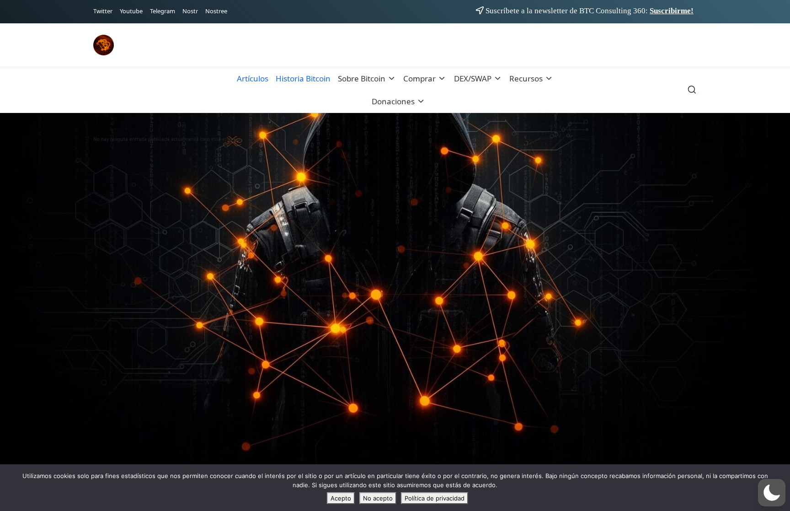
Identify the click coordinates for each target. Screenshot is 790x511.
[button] (771, 492)
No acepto (378, 498)
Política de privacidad (434, 498)
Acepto (341, 498)
